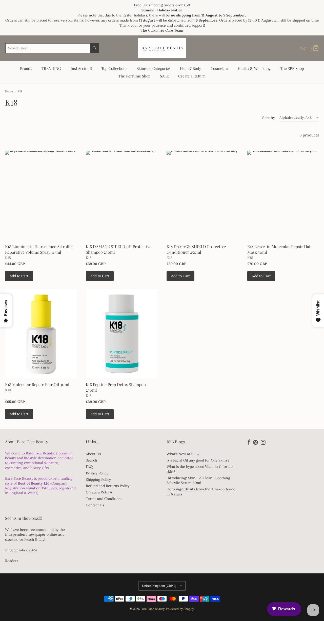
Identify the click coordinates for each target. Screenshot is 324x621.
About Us (93, 454)
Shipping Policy (98, 479)
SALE (164, 75)
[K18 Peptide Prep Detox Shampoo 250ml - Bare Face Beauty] (121, 333)
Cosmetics (219, 68)
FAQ (89, 466)
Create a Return (192, 75)
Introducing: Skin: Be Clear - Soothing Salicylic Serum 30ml (198, 480)
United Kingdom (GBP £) (159, 586)
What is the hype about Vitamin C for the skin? (200, 469)
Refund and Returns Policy (107, 486)
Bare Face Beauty (152, 609)
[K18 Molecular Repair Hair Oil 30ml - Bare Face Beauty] (41, 333)
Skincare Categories (154, 68)
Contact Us (95, 505)
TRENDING (51, 68)
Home (9, 91)
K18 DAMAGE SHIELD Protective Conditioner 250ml (196, 249)
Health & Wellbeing (254, 68)
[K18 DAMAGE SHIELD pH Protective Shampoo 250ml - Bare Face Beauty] (121, 195)
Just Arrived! (81, 68)
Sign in (306, 48)
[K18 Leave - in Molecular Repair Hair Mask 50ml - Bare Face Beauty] (283, 195)
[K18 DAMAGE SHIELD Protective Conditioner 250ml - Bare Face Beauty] (202, 195)
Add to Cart (19, 276)
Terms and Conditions (104, 498)
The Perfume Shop (134, 75)
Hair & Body (190, 68)
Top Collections (114, 68)
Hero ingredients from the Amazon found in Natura (201, 491)
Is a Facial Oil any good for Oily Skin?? (198, 460)
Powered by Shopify (180, 609)
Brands (26, 68)
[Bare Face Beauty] (162, 48)
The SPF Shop (292, 68)
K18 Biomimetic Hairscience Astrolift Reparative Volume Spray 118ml (38, 249)
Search (91, 460)
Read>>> (11, 560)
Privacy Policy (97, 473)
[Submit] (94, 48)
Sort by (268, 117)
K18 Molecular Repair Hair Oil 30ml (37, 384)
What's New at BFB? (183, 454)
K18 (20, 91)
